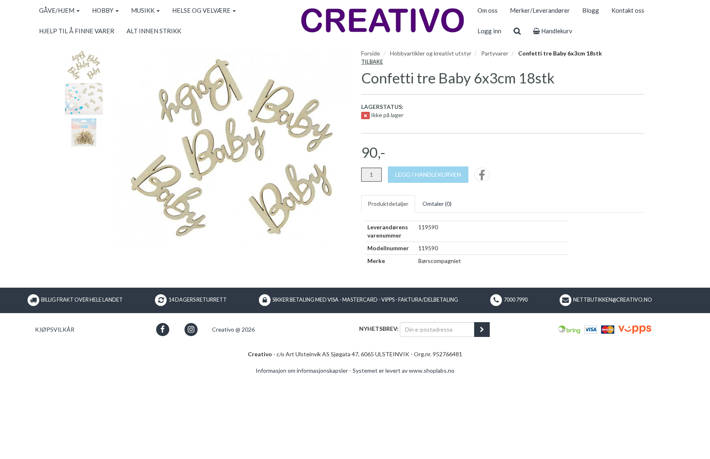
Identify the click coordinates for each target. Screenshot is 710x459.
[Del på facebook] (482, 177)
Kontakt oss (627, 10)
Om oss (487, 10)
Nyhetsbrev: (379, 328)
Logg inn (489, 31)
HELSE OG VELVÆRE (202, 10)
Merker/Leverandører (540, 10)
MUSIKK (143, 10)
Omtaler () (437, 203)
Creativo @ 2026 (233, 329)
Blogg (590, 10)
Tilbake (372, 62)
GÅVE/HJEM (57, 10)
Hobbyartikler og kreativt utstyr (430, 53)
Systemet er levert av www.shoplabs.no (403, 370)
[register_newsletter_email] (482, 329)
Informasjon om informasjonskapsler (302, 370)
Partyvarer (494, 53)
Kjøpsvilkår (54, 329)
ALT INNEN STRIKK (154, 31)
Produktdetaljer (388, 203)
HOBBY (103, 10)
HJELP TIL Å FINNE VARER (76, 31)
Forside (370, 53)
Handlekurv (556, 31)
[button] (162, 329)
